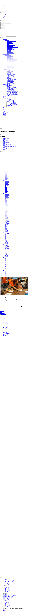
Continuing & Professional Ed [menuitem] (12, 47)
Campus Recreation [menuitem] (10, 81)
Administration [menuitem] (9, 99)
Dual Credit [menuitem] (9, 51)
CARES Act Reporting (7, 591)
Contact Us (5, 332)
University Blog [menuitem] (10, 88)
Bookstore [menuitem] (9, 77)
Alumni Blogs (5, 141)
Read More (2, 301)
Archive (2, 151)
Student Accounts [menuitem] (10, 63)
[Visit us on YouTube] (23, 496)
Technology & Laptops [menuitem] (11, 83)
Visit (3, 31)
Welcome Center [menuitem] (10, 58)
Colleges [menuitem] (8, 44)
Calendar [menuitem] (4, 113)
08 (5, 236)
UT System (5, 585)
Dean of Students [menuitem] (10, 78)
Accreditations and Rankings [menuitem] (12, 104)
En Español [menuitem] (5, 115)
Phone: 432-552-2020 (6, 334)
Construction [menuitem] (9, 73)
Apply (4, 33)
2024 (3, 180)
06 (5, 238)
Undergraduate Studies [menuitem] (11, 45)
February (6, 165)
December (7, 168)
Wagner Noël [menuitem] (9, 95)
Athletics (4, 96)
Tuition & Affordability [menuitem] (11, 61)
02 (5, 268)
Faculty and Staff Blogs (7, 145)
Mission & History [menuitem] (10, 101)
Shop (4, 4)
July (5, 173)
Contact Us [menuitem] (9, 106)
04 (5, 266)
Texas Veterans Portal (6, 589)
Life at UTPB (5, 69)
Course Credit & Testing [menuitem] (11, 67)
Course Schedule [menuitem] (10, 43)
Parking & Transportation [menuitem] (11, 79)
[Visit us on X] (23, 456)
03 (5, 267)
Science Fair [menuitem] (9, 86)
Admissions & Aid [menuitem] (8, 55)
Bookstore (4, 325)
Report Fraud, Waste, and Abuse (8, 590)
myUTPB (4, 5)
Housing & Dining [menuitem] (10, 75)
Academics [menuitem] (7, 40)
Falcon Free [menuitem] (9, 57)
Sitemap (4, 610)
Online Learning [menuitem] (10, 48)
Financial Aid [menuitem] (9, 62)
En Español (5, 10)
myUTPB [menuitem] (4, 110)
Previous (2, 311)
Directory (4, 9)
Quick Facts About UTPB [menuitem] (11, 102)
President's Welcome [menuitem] (10, 100)
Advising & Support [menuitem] (10, 49)
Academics (5, 39)
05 (5, 239)
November (7, 169)
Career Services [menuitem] (10, 82)
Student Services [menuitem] (10, 71)
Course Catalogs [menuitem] (10, 42)
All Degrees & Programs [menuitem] (11, 41)
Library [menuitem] (4, 111)
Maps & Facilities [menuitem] (10, 80)
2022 (3, 206)
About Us (4, 97)
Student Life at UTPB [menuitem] (11, 74)
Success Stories (5, 7)
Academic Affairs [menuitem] (10, 52)
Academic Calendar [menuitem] (10, 53)
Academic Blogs (6, 139)
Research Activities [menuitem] (10, 90)
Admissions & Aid (6, 54)
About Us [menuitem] (6, 98)
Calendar (4, 8)
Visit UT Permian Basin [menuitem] (11, 60)
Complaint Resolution (6, 584)
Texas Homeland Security (7, 588)
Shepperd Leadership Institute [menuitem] (12, 94)
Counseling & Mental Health (8, 581)
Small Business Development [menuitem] (12, 91)
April (6, 163)
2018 (3, 257)
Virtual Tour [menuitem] (9, 72)
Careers (4, 324)
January (6, 166)
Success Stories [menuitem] (5, 112)
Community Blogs (6, 143)
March (6, 164)
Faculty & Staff (5, 16)
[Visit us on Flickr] (23, 575)
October (4, 126)
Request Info (5, 30)
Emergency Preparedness (7, 582)
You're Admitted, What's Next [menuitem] (12, 65)
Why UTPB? (5, 149)
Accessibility (5, 579)
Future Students (5, 14)
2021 (3, 219)
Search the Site (3, 21)
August (6, 172)
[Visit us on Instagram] (23, 416)
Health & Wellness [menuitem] (10, 76)
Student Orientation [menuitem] (10, 66)
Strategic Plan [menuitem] (9, 105)
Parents (4, 18)
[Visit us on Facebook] (23, 376)
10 (5, 234)
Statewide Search (6, 587)
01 (5, 269)
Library (4, 6)
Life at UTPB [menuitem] (7, 70)
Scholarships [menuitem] (9, 64)
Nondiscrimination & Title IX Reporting (10, 580)
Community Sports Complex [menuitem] (12, 87)
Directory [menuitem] (4, 114)
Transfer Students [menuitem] (10, 56)
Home (4, 124)
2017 (3, 270)
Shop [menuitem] (4, 109)
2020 (3, 232)
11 (5, 259)
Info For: (2, 12)
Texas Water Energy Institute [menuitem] (12, 93)
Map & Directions (6, 333)
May (6, 162)
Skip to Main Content (4, 0)
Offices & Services (6, 322)
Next (1, 312)
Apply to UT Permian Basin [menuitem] (12, 59)
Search (2, 20)
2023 (3, 193)
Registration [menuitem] (9, 50)
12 (5, 258)
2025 (3, 125)
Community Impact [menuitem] (8, 85)
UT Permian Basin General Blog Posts (9, 147)
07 (5, 237)
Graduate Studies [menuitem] (10, 46)
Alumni (4, 17)
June (6, 174)
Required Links (5, 583)
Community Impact (6, 84)
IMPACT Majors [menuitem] (10, 68)
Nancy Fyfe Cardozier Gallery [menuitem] (12, 92)
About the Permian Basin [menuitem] (11, 103)
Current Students (6, 15)
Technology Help (6, 323)
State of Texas (5, 586)
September (7, 171)
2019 (3, 244)
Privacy (4, 609)
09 (5, 235)
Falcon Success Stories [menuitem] (11, 89)
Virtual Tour (5, 32)
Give (3, 107)
